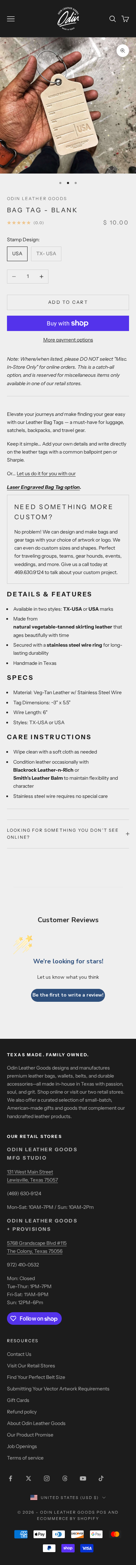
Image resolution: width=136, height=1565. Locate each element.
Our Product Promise (30, 1435)
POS (102, 1512)
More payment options (68, 340)
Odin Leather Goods (37, 198)
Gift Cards (18, 1400)
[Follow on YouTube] (83, 1478)
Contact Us (19, 1354)
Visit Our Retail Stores (31, 1365)
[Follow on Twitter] (28, 1478)
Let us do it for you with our (46, 473)
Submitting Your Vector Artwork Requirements (58, 1389)
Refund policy (22, 1412)
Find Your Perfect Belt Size (36, 1377)
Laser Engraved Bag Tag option (43, 487)
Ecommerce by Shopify (68, 1518)
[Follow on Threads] (64, 1478)
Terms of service (25, 1458)
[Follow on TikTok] (101, 1478)
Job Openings (22, 1446)
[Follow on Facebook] (10, 1478)
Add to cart (68, 302)
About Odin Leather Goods (36, 1423)
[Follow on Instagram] (46, 1478)
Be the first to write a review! (68, 995)
